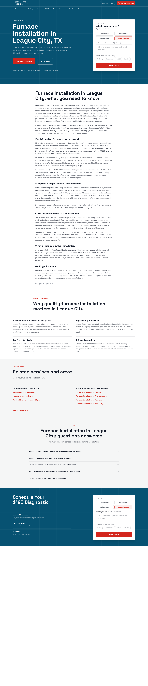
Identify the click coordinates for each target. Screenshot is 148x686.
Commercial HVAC (43, 9)
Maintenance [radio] (104, 38)
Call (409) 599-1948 (24, 61)
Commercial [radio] (123, 33)
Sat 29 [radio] (119, 59)
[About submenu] (82, 9)
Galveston (39, 108)
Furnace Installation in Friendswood (92, 396)
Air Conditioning (18, 9)
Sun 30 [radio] (126, 59)
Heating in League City (23, 396)
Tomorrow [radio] (109, 59)
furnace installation (42, 153)
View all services (20, 410)
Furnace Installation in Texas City (90, 404)
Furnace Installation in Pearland (90, 400)
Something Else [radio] (123, 38)
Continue (113, 66)
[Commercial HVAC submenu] (50, 9)
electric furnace (41, 166)
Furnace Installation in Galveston (90, 392)
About (79, 9)
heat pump (39, 190)
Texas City (93, 118)
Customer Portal (107, 3)
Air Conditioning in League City (26, 400)
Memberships (70, 9)
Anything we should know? (108, 43)
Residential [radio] (104, 33)
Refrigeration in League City (25, 392)
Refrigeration (57, 9)
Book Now (45, 61)
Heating (30, 9)
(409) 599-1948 (127, 3)
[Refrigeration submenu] (63, 9)
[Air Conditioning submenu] (24, 9)
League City (102, 118)
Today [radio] (101, 59)
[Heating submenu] (34, 9)
